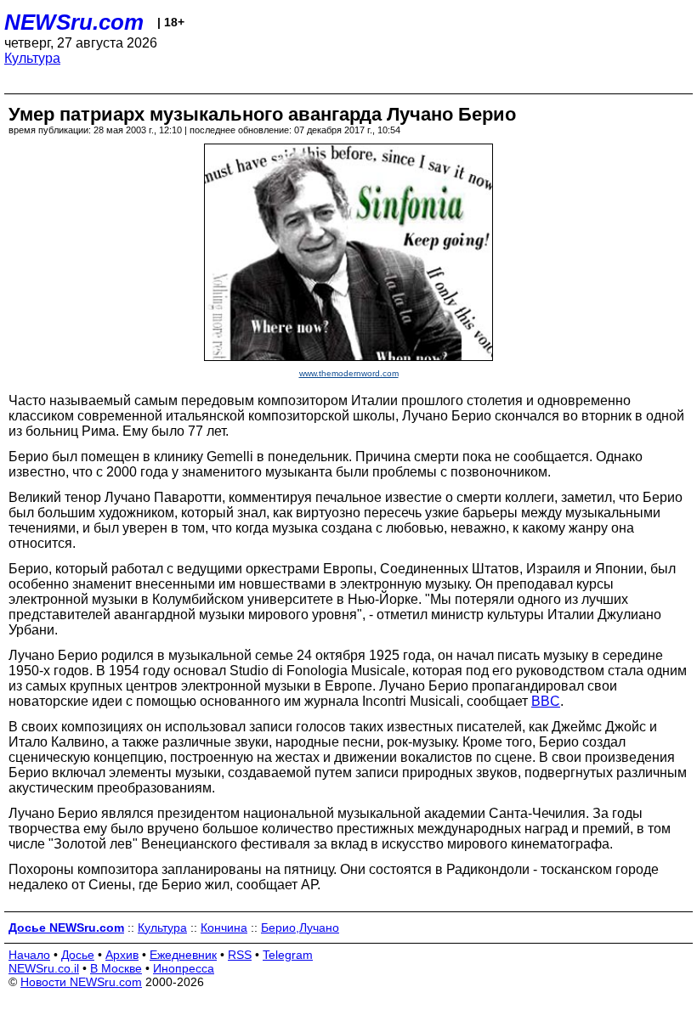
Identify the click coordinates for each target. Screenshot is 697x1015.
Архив (122, 954)
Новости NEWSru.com (81, 982)
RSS (240, 954)
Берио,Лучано (300, 927)
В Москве (116, 968)
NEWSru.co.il (43, 968)
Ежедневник (183, 954)
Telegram (288, 954)
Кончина (224, 927)
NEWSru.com (74, 22)
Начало (29, 954)
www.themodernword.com (349, 373)
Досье (77, 954)
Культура (32, 58)
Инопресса (183, 968)
